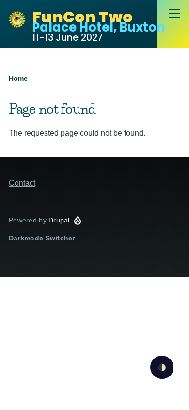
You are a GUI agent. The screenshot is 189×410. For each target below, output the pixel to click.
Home (18, 78)
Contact (22, 183)
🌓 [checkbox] (162, 367)
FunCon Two (82, 17)
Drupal (59, 220)
